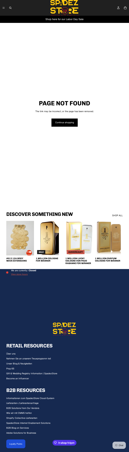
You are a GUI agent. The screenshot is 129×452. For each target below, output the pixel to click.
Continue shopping (64, 122)
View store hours (19, 274)
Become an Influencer (17, 378)
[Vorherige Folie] (9, 238)
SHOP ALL (117, 215)
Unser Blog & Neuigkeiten (19, 363)
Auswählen (61, 250)
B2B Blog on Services (17, 427)
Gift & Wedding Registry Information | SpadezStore (31, 373)
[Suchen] (10, 7)
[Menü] (3, 7)
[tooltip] (29, 251)
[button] (29, 253)
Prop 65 (10, 368)
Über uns (10, 353)
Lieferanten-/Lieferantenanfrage (22, 403)
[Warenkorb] (125, 7)
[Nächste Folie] (30, 238)
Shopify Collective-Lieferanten (21, 418)
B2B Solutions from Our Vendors (22, 408)
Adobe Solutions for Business (21, 432)
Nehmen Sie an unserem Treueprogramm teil (28, 358)
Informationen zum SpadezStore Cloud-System (30, 398)
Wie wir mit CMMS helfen (19, 413)
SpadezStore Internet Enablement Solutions (28, 423)
